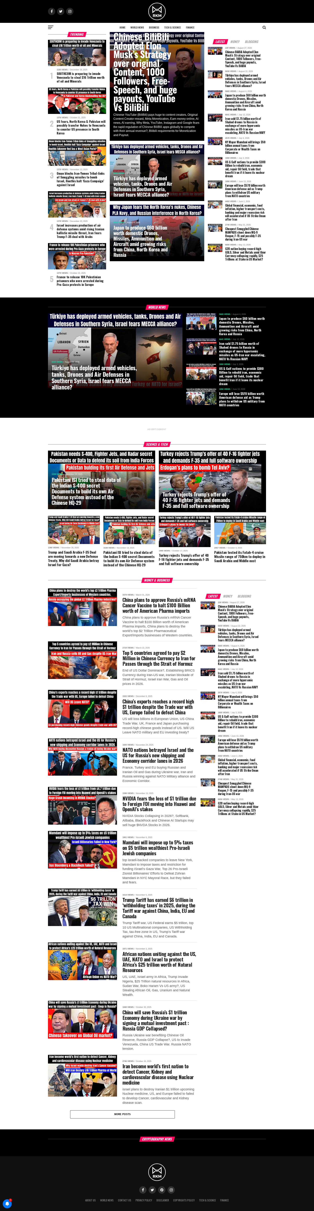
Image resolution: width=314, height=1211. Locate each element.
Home (122, 27)
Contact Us (124, 1200)
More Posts (122, 1114)
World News (137, 27)
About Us (90, 1200)
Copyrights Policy (184, 1200)
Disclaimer (162, 1200)
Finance (190, 27)
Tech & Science (172, 27)
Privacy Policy (144, 1200)
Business (154, 27)
